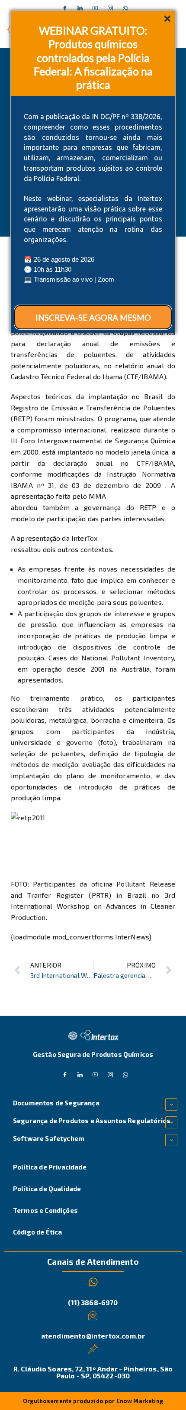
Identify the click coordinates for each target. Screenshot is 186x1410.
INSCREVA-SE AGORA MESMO (93, 317)
